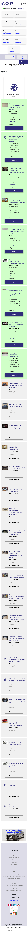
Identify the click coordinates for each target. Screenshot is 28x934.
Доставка (14, 862)
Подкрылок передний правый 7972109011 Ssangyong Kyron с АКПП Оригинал (16, 554)
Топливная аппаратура (14, 878)
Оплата (14, 859)
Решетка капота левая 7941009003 (15, 805)
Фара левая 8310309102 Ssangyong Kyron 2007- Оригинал (16, 764)
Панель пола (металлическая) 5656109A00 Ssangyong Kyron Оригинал (15, 511)
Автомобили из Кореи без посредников (14, 831)
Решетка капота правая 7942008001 (16, 784)
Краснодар (5, 30)
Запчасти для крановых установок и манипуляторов (14, 887)
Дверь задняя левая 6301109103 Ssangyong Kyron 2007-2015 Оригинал (16, 406)
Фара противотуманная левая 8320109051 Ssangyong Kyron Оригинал (16, 261)
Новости (14, 855)
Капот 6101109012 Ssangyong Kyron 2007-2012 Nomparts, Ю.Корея (17, 659)
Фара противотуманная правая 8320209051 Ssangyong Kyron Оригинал (16, 170)
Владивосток (5, 12)
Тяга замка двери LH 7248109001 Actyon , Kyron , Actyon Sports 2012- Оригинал (17, 106)
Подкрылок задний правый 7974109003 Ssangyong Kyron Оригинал (17, 532)
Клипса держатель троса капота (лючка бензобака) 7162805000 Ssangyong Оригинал (16, 138)
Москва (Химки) (6, 21)
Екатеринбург (17, 30)
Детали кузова (19, 65)
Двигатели (14, 871)
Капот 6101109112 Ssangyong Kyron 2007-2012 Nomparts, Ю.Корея (17, 700)
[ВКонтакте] (12, 905)
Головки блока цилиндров (14, 874)
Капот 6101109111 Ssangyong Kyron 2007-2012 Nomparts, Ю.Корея (17, 680)
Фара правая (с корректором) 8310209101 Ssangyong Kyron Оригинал (16, 575)
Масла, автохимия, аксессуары (14, 890)
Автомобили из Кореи (22, 57)
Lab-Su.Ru (18, 931)
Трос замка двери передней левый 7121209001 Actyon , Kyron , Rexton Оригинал (17, 231)
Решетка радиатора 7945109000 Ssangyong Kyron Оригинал (15, 354)
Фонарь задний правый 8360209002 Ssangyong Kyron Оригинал (16, 324)
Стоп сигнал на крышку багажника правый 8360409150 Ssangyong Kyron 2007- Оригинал (16, 722)
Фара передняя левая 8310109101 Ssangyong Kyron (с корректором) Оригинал (17, 596)
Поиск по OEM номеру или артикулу (10, 61)
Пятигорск (11, 48)
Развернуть (12, 121)
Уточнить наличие (14, 396)
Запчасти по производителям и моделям (13, 64)
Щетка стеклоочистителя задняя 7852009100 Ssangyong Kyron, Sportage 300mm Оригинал (16, 292)
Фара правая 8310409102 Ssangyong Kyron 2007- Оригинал (16, 744)
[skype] (15, 905)
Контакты (14, 864)
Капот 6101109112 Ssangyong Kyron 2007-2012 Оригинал (17, 467)
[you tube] (18, 905)
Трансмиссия (14, 881)
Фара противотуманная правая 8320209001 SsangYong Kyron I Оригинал (17, 200)
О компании (14, 852)
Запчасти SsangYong (8, 65)
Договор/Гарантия (14, 857)
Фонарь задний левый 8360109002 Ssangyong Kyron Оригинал (15, 447)
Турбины (14, 883)
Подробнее (14, 127)
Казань (16, 39)
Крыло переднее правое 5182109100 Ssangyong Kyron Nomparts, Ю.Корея (16, 617)
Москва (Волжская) (6, 39)
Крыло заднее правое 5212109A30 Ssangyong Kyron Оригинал (15, 385)
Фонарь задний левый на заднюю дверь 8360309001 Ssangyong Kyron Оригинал (17, 426)
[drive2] (9, 905)
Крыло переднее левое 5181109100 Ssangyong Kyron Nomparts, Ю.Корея (17, 638)
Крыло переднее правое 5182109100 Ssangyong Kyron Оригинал (16, 489)
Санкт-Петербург (18, 12)
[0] (24, 3)
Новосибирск (17, 21)
